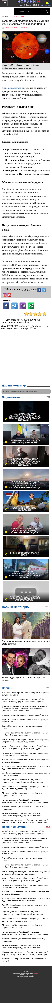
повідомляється (13, 88)
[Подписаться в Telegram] (44, 289)
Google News (29, 289)
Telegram (26, 391)
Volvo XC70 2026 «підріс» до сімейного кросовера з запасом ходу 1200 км (21, 327)
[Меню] (4, 3)
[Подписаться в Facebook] (39, 289)
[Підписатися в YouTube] (9, 294)
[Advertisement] (26, 356)
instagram (34, 391)
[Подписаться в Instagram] (4, 294)
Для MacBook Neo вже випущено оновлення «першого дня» (21, 321)
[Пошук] (46, 11)
